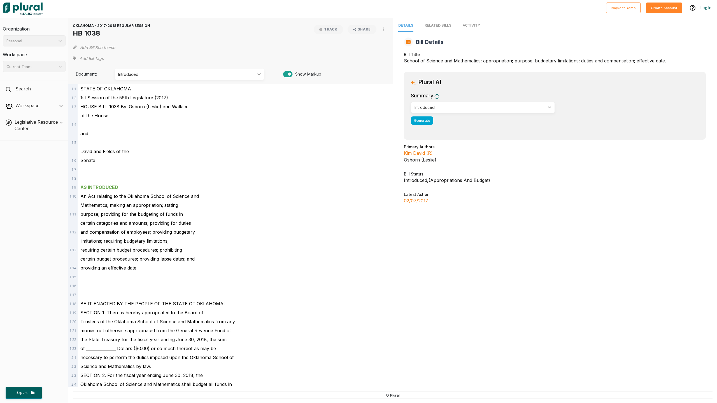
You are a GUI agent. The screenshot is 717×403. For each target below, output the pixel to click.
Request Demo (623, 8)
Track (330, 29)
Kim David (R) (418, 153)
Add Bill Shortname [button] (97, 47)
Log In (705, 7)
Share (364, 29)
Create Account (664, 8)
